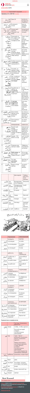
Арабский (24, 11)
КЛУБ (18, 383)
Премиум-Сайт (5, 11)
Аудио (17, 13)
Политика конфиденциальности (9, 386)
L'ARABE (22, 383)
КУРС (13, 5)
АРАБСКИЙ (4, 8)
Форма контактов (5, 390)
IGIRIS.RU (3, 383)
